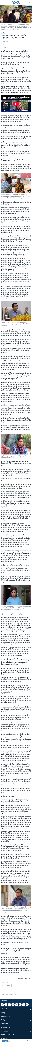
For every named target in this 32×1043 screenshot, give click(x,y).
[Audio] (20, 1041)
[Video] (14, 1041)
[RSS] (20, 1004)
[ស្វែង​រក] (27, 1041)
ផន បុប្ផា (2, 44)
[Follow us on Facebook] (2, 1004)
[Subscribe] (27, 1004)
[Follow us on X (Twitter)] (5, 1004)
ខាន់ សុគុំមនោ (8, 44)
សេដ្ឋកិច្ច (3, 33)
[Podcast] (23, 1004)
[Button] (4, 47)
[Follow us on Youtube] (9, 1004)
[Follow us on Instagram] (12, 1004)
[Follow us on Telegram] (16, 1004)
